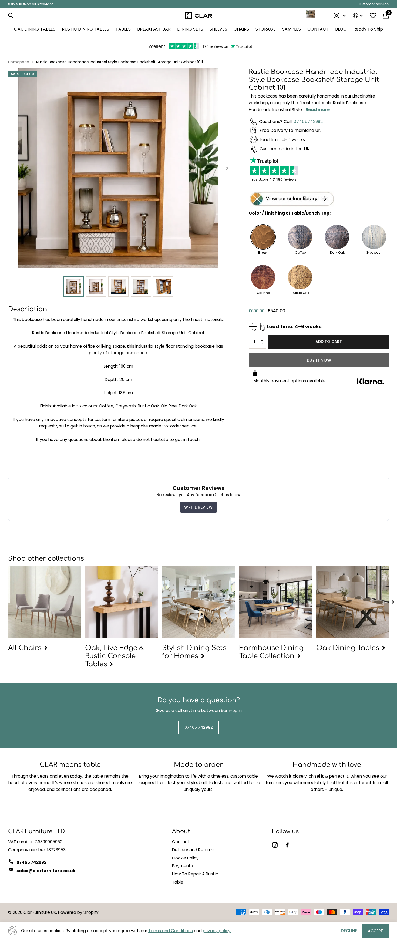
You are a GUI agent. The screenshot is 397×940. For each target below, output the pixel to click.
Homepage (18, 62)
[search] (10, 15)
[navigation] (73, 286)
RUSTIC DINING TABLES (85, 29)
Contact (180, 842)
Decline (349, 931)
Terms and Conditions (170, 931)
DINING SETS (190, 29)
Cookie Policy (185, 858)
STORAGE (265, 29)
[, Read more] (340, 15)
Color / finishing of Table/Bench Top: (290, 213)
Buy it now (319, 360)
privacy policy (217, 931)
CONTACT (318, 29)
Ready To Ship (368, 29)
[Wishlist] (372, 15)
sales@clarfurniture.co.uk (46, 871)
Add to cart (328, 341)
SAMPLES (291, 29)
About (181, 831)
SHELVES (218, 29)
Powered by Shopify (78, 912)
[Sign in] (357, 15)
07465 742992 (198, 727)
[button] (263, 337)
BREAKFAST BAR (154, 29)
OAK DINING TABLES (34, 29)
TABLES (123, 29)
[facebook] (287, 845)
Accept (375, 931)
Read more (317, 109)
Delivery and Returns (193, 850)
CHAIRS (241, 29)
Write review (198, 507)
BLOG (341, 29)
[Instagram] (275, 845)
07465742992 (308, 121)
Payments (182, 866)
